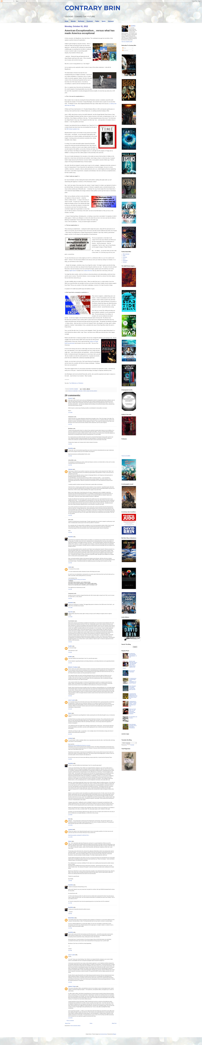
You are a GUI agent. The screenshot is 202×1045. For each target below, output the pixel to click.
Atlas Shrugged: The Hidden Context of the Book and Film (132, 688)
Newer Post (67, 1023)
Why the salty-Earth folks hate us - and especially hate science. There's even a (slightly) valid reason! (130, 665)
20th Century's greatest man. (73, 129)
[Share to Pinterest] (89, 389)
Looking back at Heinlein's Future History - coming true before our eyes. (132, 704)
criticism (84, 390)
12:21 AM (70, 607)
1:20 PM (70, 880)
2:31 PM (70, 424)
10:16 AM (70, 412)
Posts (124, 48)
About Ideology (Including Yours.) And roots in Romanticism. (133, 726)
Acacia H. (70, 398)
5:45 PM (70, 562)
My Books (81, 21)
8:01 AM (70, 734)
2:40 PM (70, 444)
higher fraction (73, 270)
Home (66, 21)
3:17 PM (70, 903)
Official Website (126, 254)
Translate (132, 744)
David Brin (70, 448)
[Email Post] (81, 388)
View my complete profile (127, 41)
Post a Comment (70, 1020)
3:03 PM (70, 455)
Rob (69, 819)
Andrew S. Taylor (72, 986)
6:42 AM (70, 982)
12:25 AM (70, 616)
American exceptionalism (73, 390)
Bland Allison (71, 917)
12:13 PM (70, 837)
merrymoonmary (103, 1034)
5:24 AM (70, 662)
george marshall (90, 390)
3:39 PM (70, 913)
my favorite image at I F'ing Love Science (77, 579)
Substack (111, 21)
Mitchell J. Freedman (73, 667)
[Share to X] (86, 389)
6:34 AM (70, 695)
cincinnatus (80, 390)
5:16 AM (70, 652)
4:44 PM (70, 515)
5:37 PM (70, 928)
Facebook (90, 21)
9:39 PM (70, 598)
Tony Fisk (70, 611)
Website (73, 21)
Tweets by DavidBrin (126, 455)
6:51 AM (70, 709)
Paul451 (70, 646)
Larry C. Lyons (71, 700)
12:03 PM (70, 825)
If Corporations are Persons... (133, 717)
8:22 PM (70, 950)
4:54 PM (70, 532)
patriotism (95, 390)
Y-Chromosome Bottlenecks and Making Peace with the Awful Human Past (133, 696)
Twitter (97, 21)
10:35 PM (70, 1017)
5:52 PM (70, 589)
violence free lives (88, 270)
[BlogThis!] (85, 389)
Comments (125, 50)
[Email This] (83, 389)
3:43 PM (70, 465)
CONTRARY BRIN (92, 8)
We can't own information (132, 671)
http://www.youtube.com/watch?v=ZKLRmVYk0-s (78, 835)
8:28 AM (70, 759)
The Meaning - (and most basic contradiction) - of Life (133, 655)
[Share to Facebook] (88, 389)
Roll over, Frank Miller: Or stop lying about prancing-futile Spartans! (132, 711)
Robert (69, 713)
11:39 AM (70, 814)
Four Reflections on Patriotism (76, 383)
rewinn (69, 567)
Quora (103, 21)
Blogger (114, 1034)
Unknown (70, 469)
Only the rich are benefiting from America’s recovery (79, 745)
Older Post (114, 1023)
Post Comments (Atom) (75, 1025)
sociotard (70, 738)
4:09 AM (70, 641)
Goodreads (125, 260)
